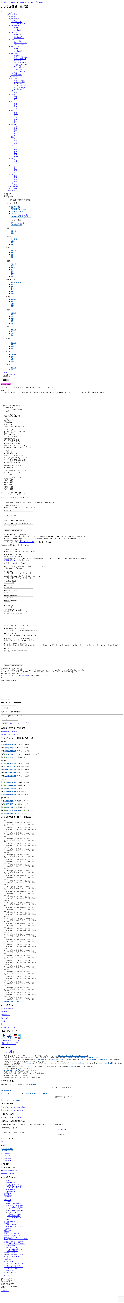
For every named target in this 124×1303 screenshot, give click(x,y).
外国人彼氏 (14, 213)
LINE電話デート (19, 31)
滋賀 (15, 153)
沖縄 (12, 183)
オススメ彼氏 (15, 78)
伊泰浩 (11, 801)
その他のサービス (19, 23)
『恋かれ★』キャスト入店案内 (15, 1107)
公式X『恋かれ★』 (20, 66)
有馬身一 (13, 791)
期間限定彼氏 (18, 83)
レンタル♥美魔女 (9, 1270)
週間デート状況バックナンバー (13, 1254)
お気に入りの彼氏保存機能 (15, 1205)
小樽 (15, 98)
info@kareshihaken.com (7, 1173)
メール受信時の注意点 (11, 1224)
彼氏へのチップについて (9, 1044)
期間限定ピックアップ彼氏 (19, 209)
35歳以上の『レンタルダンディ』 (21, 217)
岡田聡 (11, 807)
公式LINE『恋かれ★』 (14, 1214)
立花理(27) (72, 1066)
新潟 (15, 130)
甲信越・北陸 (15, 124)
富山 (15, 131)
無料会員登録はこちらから (12, 560)
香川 (15, 167)
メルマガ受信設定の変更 (14, 1249)
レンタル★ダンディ (10, 1272)
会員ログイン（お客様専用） (16, 1244)
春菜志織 (13, 751)
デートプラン (15, 46)
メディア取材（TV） (20, 69)
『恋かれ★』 (18, 1117)
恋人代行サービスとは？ (14, 1186)
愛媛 (15, 169)
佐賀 (15, 179)
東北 (12, 101)
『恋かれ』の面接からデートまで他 (36, 1093)
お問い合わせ (11, 190)
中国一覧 (13, 330)
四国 (12, 165)
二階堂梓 (13, 782)
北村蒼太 (13, 744)
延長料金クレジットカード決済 (11, 1040)
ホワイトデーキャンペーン (12, 1265)
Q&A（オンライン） (20, 43)
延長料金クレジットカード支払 (13, 1235)
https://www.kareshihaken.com (9, 1170)
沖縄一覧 (13, 368)
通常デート (17, 27)
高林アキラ (15, 810)
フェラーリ (21, 754)
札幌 (15, 96)
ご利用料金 (14, 32)
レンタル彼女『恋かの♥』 (12, 1268)
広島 (15, 161)
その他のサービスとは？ (14, 1187)
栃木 (15, 121)
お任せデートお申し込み (11, 1256)
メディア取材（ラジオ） (21, 71)
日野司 (11, 804)
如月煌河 (13, 794)
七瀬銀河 (13, 763)
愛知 (15, 138)
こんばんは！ (18, 494)
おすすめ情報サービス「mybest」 (14, 1070)
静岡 (15, 144)
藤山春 (11, 748)
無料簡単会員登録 (12, 15)
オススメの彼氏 (15, 206)
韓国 (15, 92)
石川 (15, 133)
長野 (15, 128)
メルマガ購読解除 (12, 1251)
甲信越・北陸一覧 (16, 282)
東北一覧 (13, 250)
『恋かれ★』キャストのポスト (15, 1110)
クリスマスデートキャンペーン (13, 1267)
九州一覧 (13, 354)
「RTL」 (28, 1063)
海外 (12, 91)
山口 (15, 163)
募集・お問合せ (8, 197)
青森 (15, 103)
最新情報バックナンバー (11, 1252)
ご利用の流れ (15, 25)
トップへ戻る (5, 1291)
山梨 (15, 126)
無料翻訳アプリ (19, 60)
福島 (15, 107)
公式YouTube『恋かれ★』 (15, 1209)
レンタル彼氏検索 (16, 225)
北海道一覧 (14, 239)
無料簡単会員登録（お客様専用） (14, 1242)
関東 (12, 110)
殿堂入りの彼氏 (19, 80)
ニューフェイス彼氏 (20, 85)
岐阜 (15, 140)
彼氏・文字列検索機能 (21, 57)
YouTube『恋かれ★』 (20, 62)
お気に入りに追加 (5, 384)
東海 (12, 137)
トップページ (11, 13)
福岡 (15, 176)
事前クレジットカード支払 (12, 1233)
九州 (12, 174)
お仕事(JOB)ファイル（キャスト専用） (16, 1239)
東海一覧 (13, 299)
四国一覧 (13, 343)
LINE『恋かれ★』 (19, 67)
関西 (12, 146)
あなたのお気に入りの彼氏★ (19, 215)
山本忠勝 (13, 769)
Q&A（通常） (18, 41)
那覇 (15, 185)
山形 (15, 108)
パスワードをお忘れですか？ (17, 723)
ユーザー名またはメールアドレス (12, 716)
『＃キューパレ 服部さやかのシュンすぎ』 (51, 1059)
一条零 (11, 813)
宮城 (15, 105)
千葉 (15, 117)
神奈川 (16, 114)
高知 (15, 172)
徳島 (15, 170)
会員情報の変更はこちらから (9, 734)
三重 (15, 142)
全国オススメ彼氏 (19, 82)
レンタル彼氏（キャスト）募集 (13, 1226)
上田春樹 (13, 776)
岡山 (15, 160)
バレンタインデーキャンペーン (13, 1263)
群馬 (15, 122)
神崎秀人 (13, 788)
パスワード (5, 719)
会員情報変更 (15, 18)
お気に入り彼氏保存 (20, 59)
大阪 (15, 147)
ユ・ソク (13, 766)
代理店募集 (14, 188)
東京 (15, 112)
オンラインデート (19, 29)
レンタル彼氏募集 (12, 186)
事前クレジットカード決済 (10, 1042)
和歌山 (16, 156)
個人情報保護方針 (16, 75)
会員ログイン (15, 16)
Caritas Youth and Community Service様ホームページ (84, 1057)
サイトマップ (8, 1275)
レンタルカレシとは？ (14, 1184)
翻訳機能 (17, 55)
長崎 (15, 181)
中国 (12, 158)
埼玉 (15, 115)
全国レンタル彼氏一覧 (17, 223)
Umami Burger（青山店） (106, 1063)
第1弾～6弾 (32, 1084)
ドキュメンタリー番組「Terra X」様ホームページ (73, 1056)
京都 (15, 151)
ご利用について (12, 20)
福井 (15, 135)
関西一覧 (13, 313)
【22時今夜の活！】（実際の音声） (97, 1059)
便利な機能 (14, 53)
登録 (27, 723)
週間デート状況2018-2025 (11, 1001)
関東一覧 (13, 264)
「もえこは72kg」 (26, 1066)
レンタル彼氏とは (16, 22)
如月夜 (11, 757)
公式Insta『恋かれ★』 (20, 64)
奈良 (15, 154)
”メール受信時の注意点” (26, 542)
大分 (15, 177)
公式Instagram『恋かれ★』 (15, 1210)
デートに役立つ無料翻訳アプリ (16, 1207)
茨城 (15, 119)
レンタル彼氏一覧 (12, 76)
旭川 (15, 99)
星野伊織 (13, 785)
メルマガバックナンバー (11, 1247)
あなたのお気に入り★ (21, 87)
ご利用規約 (14, 73)
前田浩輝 (13, 773)
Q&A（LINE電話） (20, 44)
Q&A (12, 39)
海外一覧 (13, 231)
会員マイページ (8, 193)
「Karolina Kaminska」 (78, 1063)
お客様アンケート (9, 1261)
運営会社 (6, 1232)
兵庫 (15, 149)
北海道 (13, 94)
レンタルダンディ (19, 89)
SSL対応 (6, 1223)
